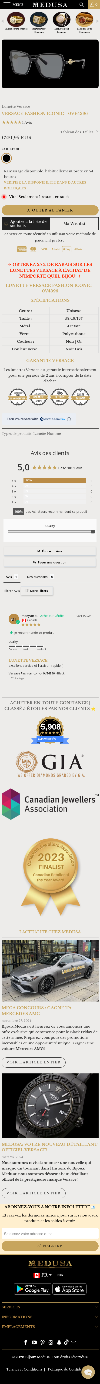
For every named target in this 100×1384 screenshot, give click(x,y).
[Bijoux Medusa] (50, 4)
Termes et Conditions (24, 1369)
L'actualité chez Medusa (50, 932)
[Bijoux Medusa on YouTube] (34, 1343)
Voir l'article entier (34, 1062)
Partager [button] (20, 678)
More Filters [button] (38, 591)
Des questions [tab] (37, 577)
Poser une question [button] (52, 562)
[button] (88, 1372)
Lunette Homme (47, 434)
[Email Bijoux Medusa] (73, 1343)
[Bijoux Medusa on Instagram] (50, 1343)
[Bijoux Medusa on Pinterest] (42, 1343)
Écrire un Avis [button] (52, 551)
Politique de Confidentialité (71, 1369)
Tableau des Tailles (77, 132)
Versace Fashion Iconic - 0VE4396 (32, 673)
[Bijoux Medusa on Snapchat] (59, 1343)
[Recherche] (83, 5)
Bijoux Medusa (37, 1357)
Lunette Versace (16, 106)
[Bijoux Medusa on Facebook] (26, 1343)
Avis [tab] (9, 577)
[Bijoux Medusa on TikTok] (66, 1343)
